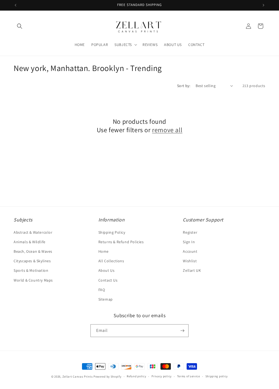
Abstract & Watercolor (33, 232)
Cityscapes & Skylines (32, 260)
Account (190, 251)
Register (190, 232)
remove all (167, 130)
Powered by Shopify (107, 376)
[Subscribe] (182, 330)
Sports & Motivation (31, 270)
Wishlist (190, 260)
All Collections (111, 260)
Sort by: (183, 85)
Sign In (189, 241)
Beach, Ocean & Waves (33, 251)
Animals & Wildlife (30, 241)
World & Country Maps (33, 280)
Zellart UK (192, 270)
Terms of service (188, 376)
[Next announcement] (263, 5)
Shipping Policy (111, 232)
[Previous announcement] (16, 5)
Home (103, 251)
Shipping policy (216, 376)
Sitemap (105, 299)
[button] (20, 26)
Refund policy (136, 376)
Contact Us (108, 280)
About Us (106, 270)
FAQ (101, 289)
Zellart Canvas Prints (77, 376)
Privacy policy (161, 376)
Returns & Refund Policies (121, 241)
